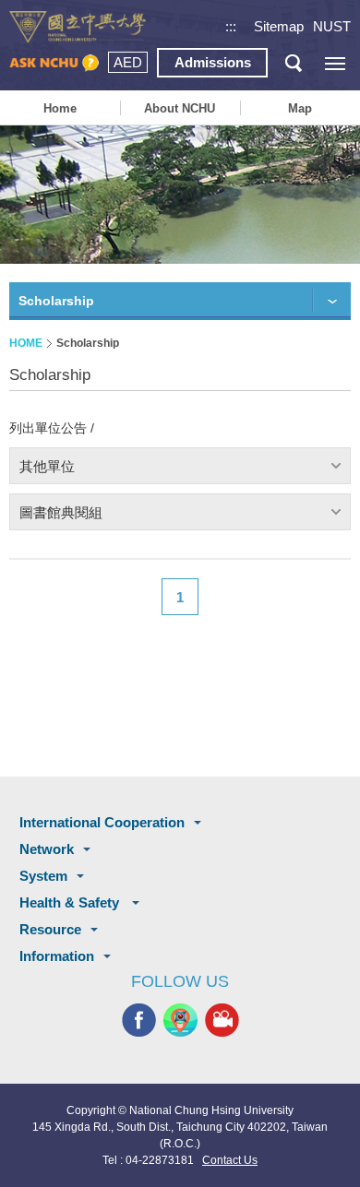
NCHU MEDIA (222, 1020)
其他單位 (47, 466)
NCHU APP (180, 1020)
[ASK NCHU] (54, 63)
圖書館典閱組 (60, 512)
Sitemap (279, 26)
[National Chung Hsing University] (77, 27)
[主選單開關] (334, 63)
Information (56, 956)
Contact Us (230, 1160)
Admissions (212, 62)
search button (293, 63)
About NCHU (179, 108)
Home (60, 108)
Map (300, 108)
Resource (50, 929)
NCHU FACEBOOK (139, 1020)
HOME (25, 343)
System (43, 876)
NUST (332, 26)
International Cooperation (102, 822)
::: (230, 26)
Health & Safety (71, 902)
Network (46, 849)
